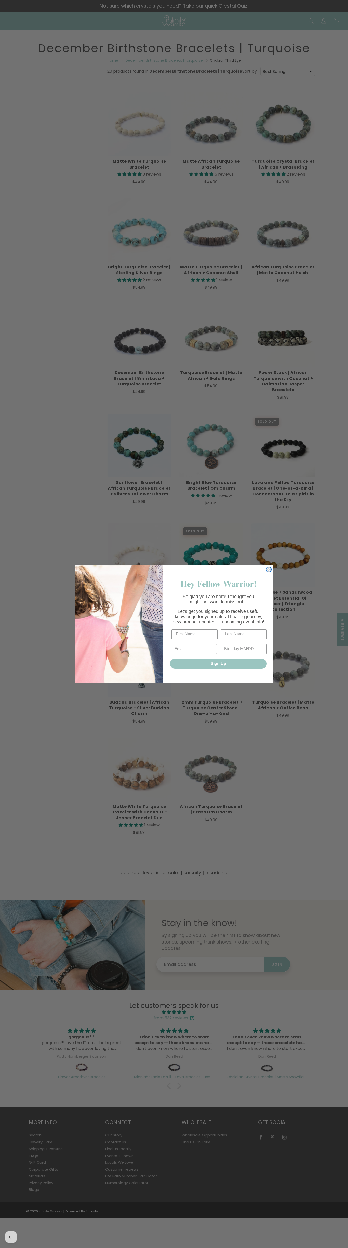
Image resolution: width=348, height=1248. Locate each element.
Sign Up (218, 663)
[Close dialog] (268, 569)
